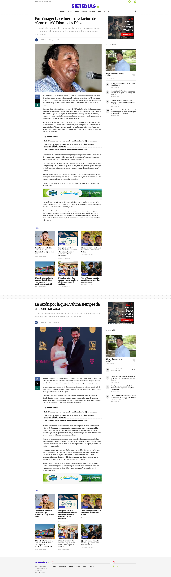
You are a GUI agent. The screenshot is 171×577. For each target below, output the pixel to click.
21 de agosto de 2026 (64, 286)
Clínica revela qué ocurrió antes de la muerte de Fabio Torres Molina (66, 149)
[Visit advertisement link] (72, 193)
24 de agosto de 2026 (41, 286)
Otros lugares (73, 11)
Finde (99, 11)
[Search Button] (135, 11)
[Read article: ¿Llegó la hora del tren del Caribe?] (121, 60)
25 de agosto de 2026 (87, 254)
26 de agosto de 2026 (64, 258)
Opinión (106, 11)
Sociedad (92, 11)
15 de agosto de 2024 (54, 40)
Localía (63, 11)
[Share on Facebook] (37, 97)
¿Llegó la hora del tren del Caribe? (115, 75)
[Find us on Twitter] (132, 1)
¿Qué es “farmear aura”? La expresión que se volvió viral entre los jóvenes (90, 280)
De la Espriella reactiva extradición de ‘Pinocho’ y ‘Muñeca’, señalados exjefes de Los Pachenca (122, 102)
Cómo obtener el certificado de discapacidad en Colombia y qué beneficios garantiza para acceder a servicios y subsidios (123, 111)
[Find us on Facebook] (129, 1)
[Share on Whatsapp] (37, 105)
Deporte (84, 11)
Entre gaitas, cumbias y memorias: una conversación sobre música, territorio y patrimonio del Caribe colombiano (67, 252)
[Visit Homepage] (85, 5)
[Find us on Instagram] (135, 1)
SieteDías (43, 40)
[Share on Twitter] (37, 101)
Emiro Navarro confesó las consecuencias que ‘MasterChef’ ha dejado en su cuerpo (71, 141)
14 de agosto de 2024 (54, 322)
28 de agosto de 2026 (41, 256)
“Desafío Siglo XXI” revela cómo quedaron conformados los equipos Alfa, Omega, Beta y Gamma (123, 92)
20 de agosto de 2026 (87, 284)
